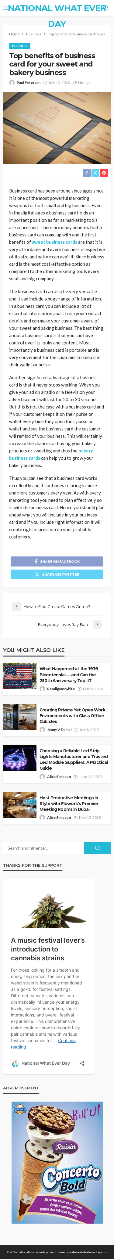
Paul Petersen (28, 82)
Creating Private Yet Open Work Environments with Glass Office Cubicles (72, 715)
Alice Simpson (59, 776)
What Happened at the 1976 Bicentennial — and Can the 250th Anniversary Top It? (69, 674)
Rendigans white (61, 688)
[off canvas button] (6, 8)
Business (19, 46)
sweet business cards (54, 242)
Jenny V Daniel (59, 729)
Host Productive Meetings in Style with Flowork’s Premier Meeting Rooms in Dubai (69, 803)
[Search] (106, 8)
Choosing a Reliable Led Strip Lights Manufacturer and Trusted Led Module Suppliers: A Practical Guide (74, 759)
